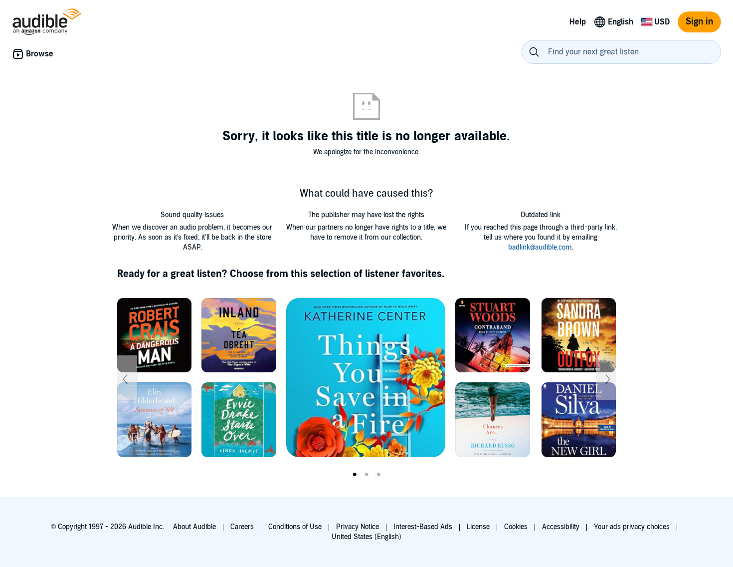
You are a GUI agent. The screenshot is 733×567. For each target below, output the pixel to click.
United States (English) (366, 537)
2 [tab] (366, 475)
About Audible (194, 527)
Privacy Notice (357, 527)
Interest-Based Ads (422, 527)
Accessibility (560, 527)
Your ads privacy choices (632, 527)
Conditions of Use (295, 527)
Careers (242, 527)
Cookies (516, 527)
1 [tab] (355, 475)
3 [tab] (378, 475)
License (478, 527)
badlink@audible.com (540, 247)
